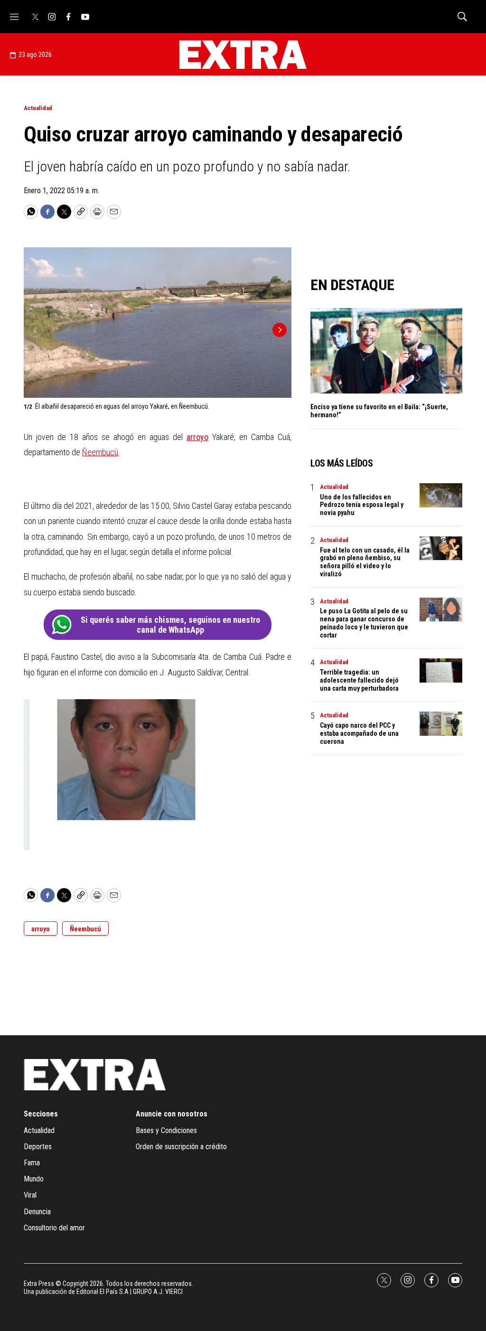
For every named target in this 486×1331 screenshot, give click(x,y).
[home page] (243, 54)
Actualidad (38, 108)
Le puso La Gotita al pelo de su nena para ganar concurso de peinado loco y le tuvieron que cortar (364, 622)
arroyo (197, 437)
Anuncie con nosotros (171, 1113)
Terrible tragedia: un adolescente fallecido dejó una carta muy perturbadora (359, 680)
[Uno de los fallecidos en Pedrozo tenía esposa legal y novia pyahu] (441, 495)
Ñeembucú (100, 452)
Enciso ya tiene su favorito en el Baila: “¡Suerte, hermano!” (379, 411)
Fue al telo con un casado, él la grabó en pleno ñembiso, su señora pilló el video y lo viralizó (365, 562)
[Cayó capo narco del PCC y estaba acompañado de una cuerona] (441, 724)
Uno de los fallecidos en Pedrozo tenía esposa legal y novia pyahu (361, 505)
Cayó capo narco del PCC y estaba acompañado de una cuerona (359, 733)
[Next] (279, 330)
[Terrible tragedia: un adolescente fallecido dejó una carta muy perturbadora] (441, 670)
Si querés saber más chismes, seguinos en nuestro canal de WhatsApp (170, 625)
